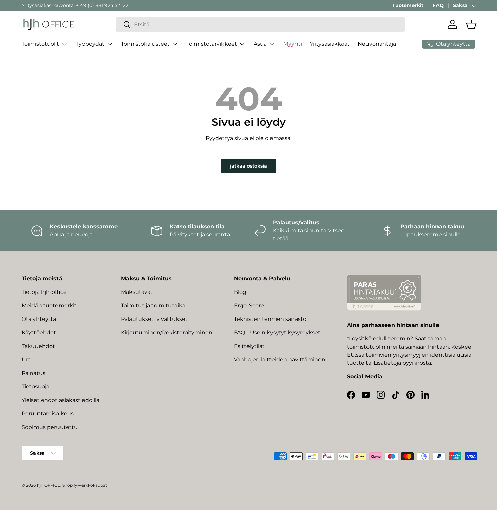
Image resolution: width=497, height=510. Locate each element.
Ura (26, 359)
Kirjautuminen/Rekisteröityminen (166, 332)
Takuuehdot (38, 346)
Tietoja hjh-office (44, 292)
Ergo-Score (249, 305)
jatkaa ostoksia (248, 166)
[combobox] (260, 24)
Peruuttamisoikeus (48, 413)
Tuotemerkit (407, 5)
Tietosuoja (35, 386)
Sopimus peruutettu (50, 427)
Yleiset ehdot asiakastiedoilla (60, 400)
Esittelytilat (249, 346)
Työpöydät (90, 44)
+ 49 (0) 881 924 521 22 (102, 5)
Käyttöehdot (39, 332)
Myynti (292, 44)
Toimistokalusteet (145, 44)
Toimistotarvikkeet (211, 44)
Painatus (33, 373)
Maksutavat (137, 292)
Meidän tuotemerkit (49, 305)
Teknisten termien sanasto (270, 319)
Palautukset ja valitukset (154, 319)
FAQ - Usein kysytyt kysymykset (277, 332)
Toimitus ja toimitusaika (153, 305)
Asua (260, 44)
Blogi (241, 292)
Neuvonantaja (377, 44)
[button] (471, 24)
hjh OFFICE (48, 485)
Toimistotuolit (40, 44)
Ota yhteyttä (39, 319)
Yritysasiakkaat (330, 44)
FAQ (438, 5)
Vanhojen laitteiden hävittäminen (279, 359)
